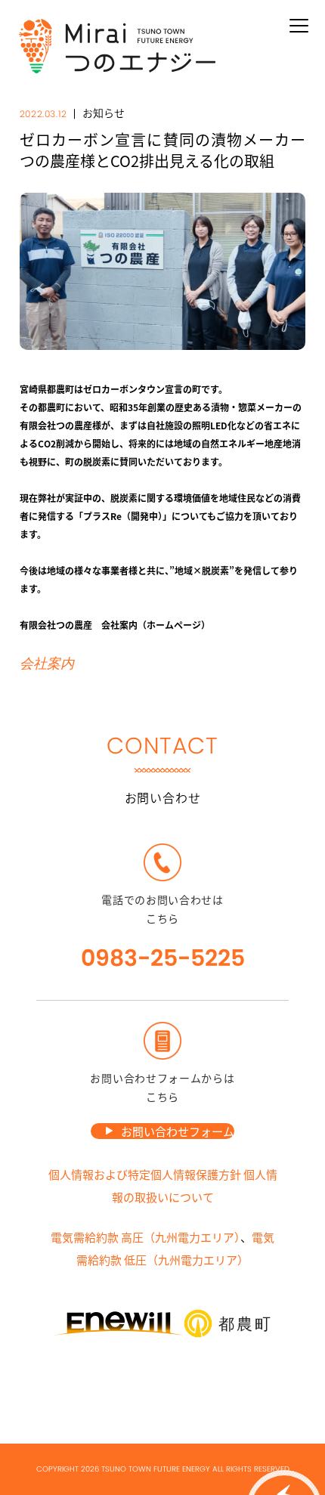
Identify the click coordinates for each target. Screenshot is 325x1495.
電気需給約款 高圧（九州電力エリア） (145, 1237)
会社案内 (47, 663)
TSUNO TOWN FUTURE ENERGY (155, 1469)
